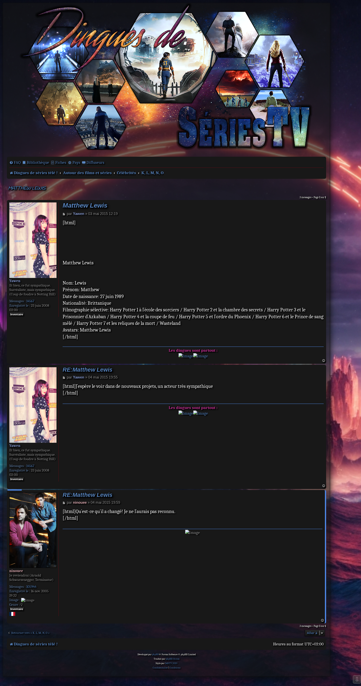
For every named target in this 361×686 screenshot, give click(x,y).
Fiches (60, 162)
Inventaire (16, 314)
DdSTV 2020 (171, 663)
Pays (76, 162)
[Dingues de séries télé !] (166, 79)
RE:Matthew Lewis (87, 370)
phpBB (155, 654)
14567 (30, 301)
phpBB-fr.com (173, 658)
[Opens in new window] (186, 356)
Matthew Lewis (26, 188)
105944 (31, 586)
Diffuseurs (95, 162)
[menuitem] (15, 162)
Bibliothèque (38, 162)
